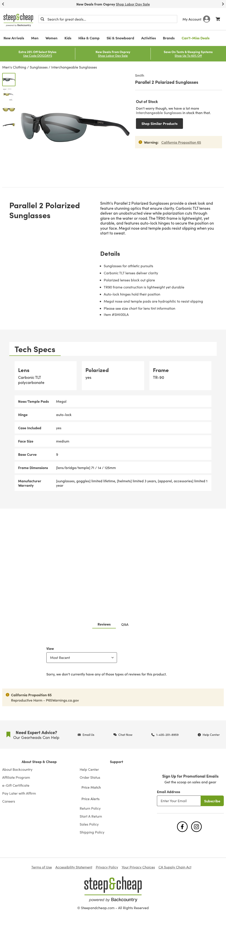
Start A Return (91, 816)
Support (116, 761)
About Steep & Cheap (39, 761)
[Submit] (42, 19)
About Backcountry (17, 769)
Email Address (168, 791)
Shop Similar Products (159, 123)
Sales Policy (89, 824)
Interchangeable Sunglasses (74, 67)
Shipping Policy (92, 832)
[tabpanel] (113, 426)
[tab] (35, 349)
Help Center (89, 769)
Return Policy (90, 808)
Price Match (91, 787)
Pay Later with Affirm (19, 793)
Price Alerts (90, 798)
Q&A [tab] (124, 624)
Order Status (90, 777)
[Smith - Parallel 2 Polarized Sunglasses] (8, 79)
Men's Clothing (14, 67)
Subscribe (212, 800)
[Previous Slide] (3, 4)
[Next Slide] (223, 4)
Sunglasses (39, 67)
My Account (192, 19)
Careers (8, 801)
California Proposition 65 (181, 142)
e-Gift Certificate (15, 785)
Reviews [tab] (104, 624)
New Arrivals (14, 37)
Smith (139, 75)
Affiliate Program (16, 777)
